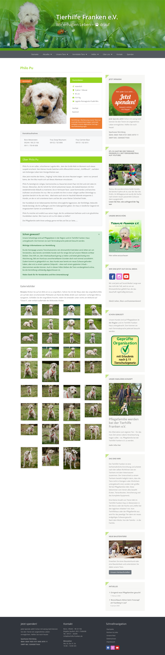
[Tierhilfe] (29, 369)
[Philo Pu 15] (72, 352)
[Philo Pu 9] (29, 338)
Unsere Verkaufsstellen (120, 572)
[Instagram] (113, 648)
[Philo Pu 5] (29, 324)
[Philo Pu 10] (50, 338)
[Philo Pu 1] (29, 309)
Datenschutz (111, 639)
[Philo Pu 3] (72, 309)
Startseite (34, 54)
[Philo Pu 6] (50, 324)
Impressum (111, 642)
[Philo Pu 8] (93, 324)
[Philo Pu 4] (93, 309)
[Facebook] (108, 648)
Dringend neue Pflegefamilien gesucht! (126, 592)
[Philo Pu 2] (50, 309)
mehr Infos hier (115, 445)
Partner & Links (112, 632)
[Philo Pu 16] (93, 352)
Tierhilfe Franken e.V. (87, 17)
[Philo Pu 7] (72, 324)
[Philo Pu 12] (93, 338)
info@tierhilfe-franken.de (72, 636)
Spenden (130, 54)
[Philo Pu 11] (72, 338)
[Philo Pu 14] (50, 352)
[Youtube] (117, 648)
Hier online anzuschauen (118, 255)
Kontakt (119, 54)
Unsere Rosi (111, 635)
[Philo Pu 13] (29, 352)
